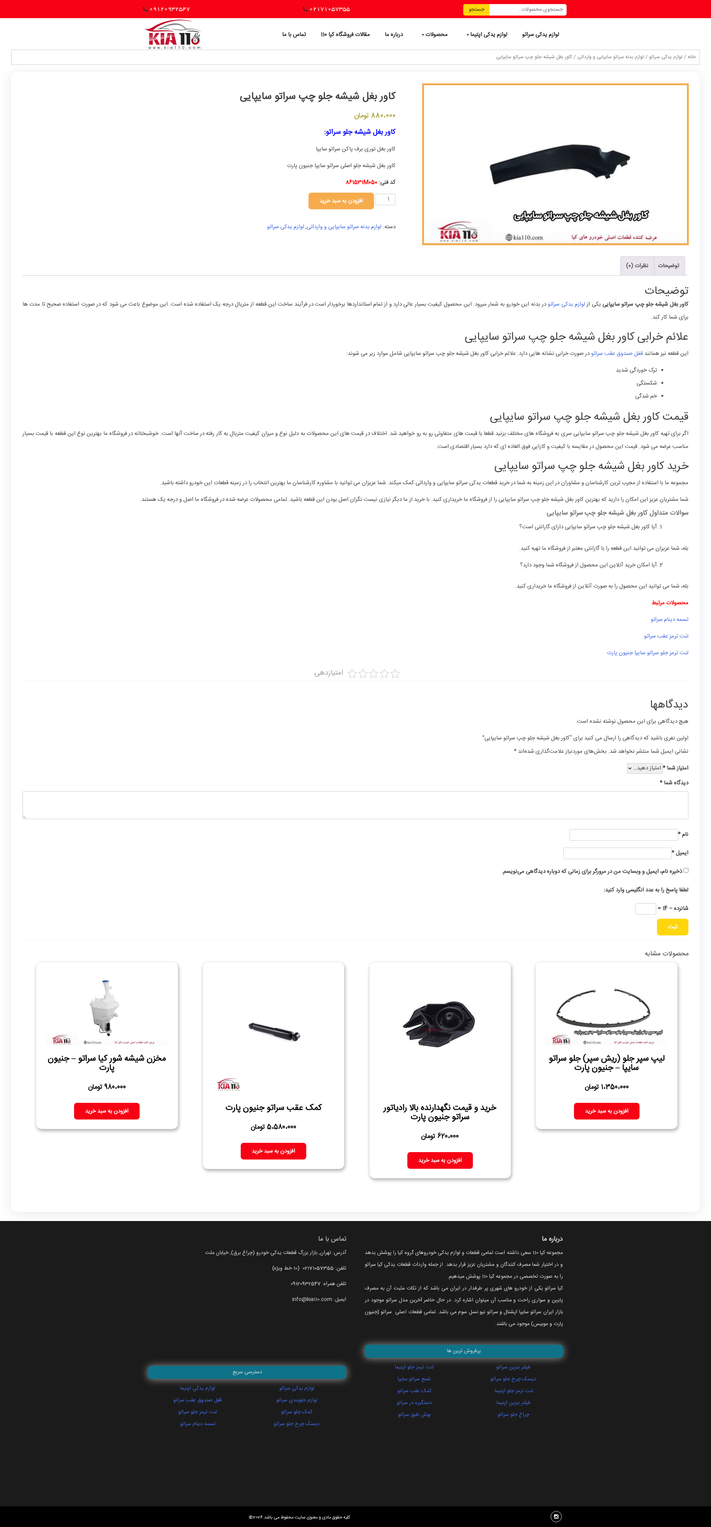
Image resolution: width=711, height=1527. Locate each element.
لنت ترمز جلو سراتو (197, 1412)
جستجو (476, 9)
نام (683, 834)
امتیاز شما (675, 768)
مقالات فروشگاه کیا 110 (345, 34)
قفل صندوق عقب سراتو (617, 353)
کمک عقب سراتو (414, 1391)
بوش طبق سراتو (414, 1414)
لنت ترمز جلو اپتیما (414, 1367)
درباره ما (394, 34)
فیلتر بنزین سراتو (513, 1367)
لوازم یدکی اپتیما (488, 34)
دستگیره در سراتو (414, 1402)
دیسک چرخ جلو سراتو (297, 1424)
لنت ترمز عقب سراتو (666, 636)
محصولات (436, 34)
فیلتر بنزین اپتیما (513, 1402)
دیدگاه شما (674, 783)
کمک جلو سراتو (296, 1412)
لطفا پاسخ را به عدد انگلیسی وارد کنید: (646, 890)
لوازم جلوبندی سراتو (296, 1400)
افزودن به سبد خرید (341, 201)
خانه (692, 57)
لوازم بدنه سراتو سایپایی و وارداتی (610, 57)
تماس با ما (294, 34)
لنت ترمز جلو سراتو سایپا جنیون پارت (647, 653)
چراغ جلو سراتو (513, 1414)
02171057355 (329, 8)
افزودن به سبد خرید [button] (606, 1111)
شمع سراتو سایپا (414, 1379)
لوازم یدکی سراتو (540, 34)
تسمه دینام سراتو (668, 619)
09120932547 (169, 8)
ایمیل (680, 853)
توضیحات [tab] (668, 265)
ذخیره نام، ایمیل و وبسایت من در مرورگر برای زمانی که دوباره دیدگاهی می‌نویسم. (592, 871)
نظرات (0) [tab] (637, 265)
